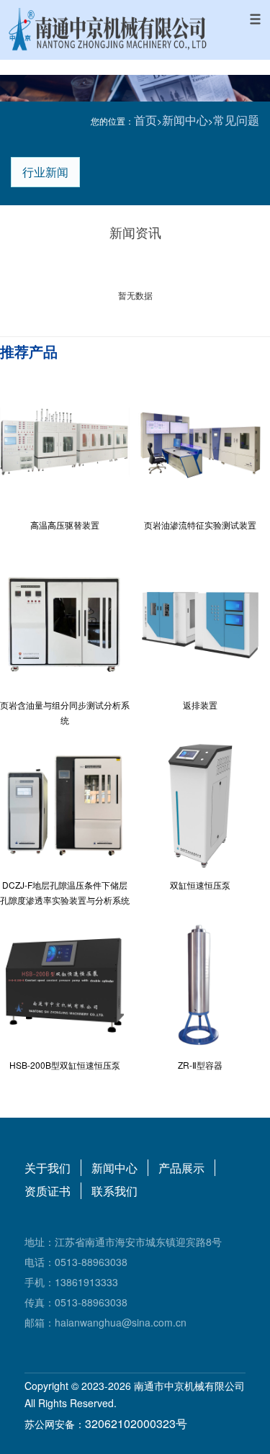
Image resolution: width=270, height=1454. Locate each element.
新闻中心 (185, 120)
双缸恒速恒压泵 (200, 885)
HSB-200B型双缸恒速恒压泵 (64, 1065)
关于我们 (47, 1167)
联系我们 (114, 1191)
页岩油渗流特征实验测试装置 (200, 525)
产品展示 (181, 1167)
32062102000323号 (136, 1423)
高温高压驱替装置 (64, 525)
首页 (145, 120)
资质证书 (47, 1191)
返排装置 (200, 705)
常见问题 (236, 120)
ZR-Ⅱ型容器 (200, 1065)
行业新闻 (45, 171)
